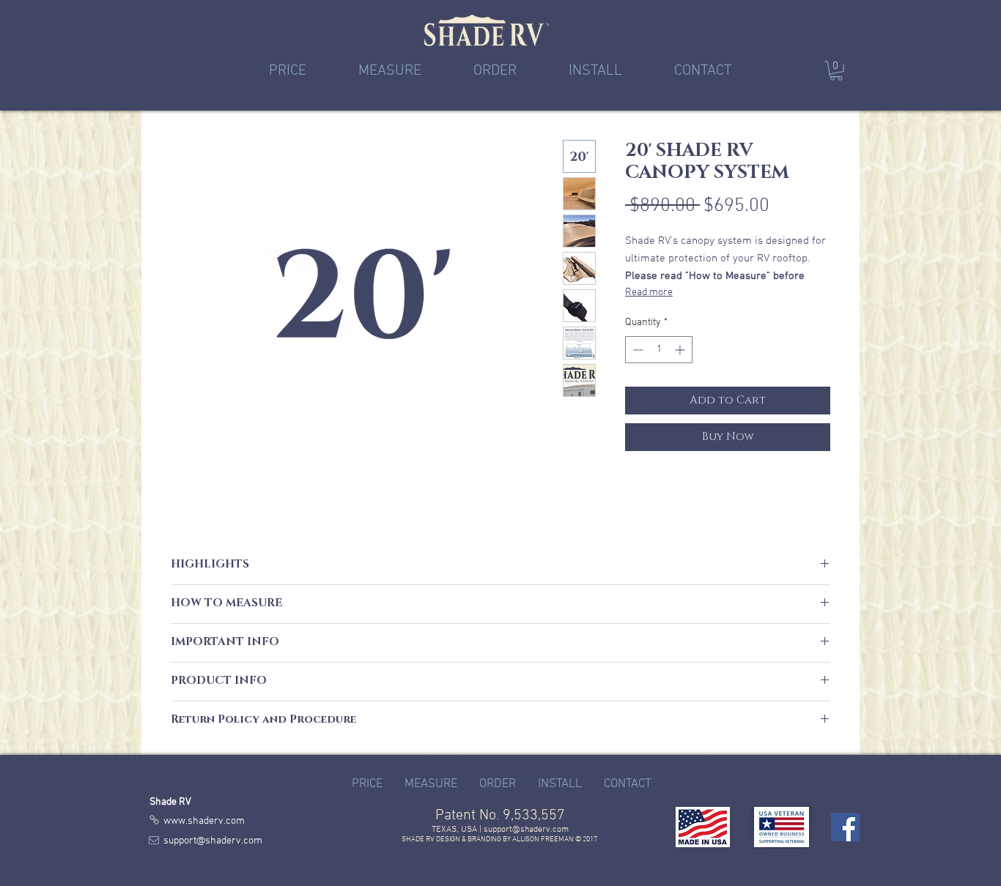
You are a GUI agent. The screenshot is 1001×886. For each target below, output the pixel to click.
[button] (836, 71)
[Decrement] (636, 349)
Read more (649, 292)
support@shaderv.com (526, 829)
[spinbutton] (659, 349)
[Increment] (681, 349)
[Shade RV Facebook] (845, 827)
